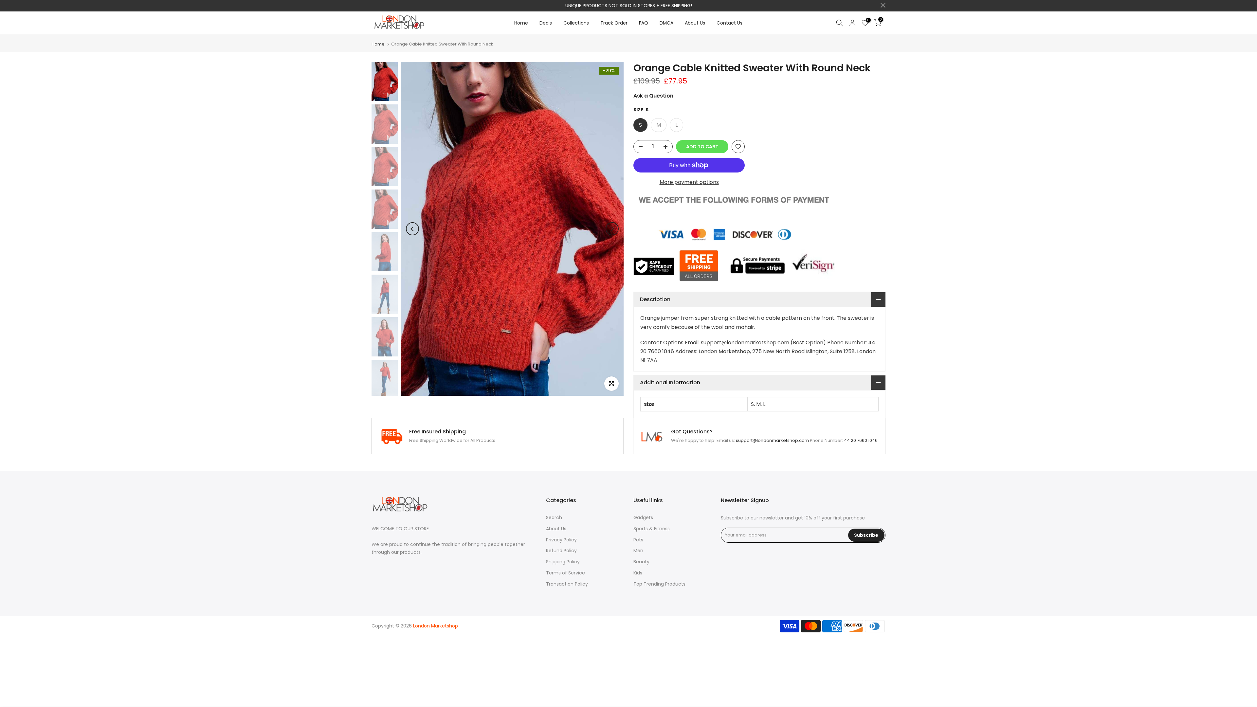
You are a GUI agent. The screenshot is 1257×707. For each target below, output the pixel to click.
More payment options (689, 182)
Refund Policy (561, 550)
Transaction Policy (567, 584)
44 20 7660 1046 (861, 440)
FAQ (643, 23)
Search (554, 517)
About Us (695, 23)
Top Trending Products (659, 584)
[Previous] (412, 228)
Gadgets (643, 517)
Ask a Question (653, 96)
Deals (545, 23)
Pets (638, 539)
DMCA (666, 23)
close (374, 5)
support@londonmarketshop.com (647, 5)
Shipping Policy (563, 561)
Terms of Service (565, 573)
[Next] (612, 228)
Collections (576, 23)
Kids (637, 573)
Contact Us (729, 23)
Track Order (614, 23)
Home (521, 23)
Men (638, 550)
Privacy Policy (561, 539)
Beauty (641, 561)
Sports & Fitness (651, 528)
